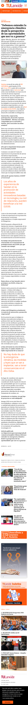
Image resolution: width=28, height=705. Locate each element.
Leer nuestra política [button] (8, 698)
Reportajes (6, 11)
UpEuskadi (17, 90)
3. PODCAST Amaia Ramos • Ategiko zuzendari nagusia (13, 653)
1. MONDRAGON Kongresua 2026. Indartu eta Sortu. (12, 613)
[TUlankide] (14, 5)
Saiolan (3, 84)
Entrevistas (17, 11)
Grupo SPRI (7, 88)
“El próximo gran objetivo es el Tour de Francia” (20, 487)
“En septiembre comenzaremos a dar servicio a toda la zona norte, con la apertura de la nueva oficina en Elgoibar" (20, 505)
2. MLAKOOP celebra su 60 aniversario (10, 633)
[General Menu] (2, 5)
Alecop (9, 446)
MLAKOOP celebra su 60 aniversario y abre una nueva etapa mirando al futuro (20, 520)
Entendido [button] (7, 702)
